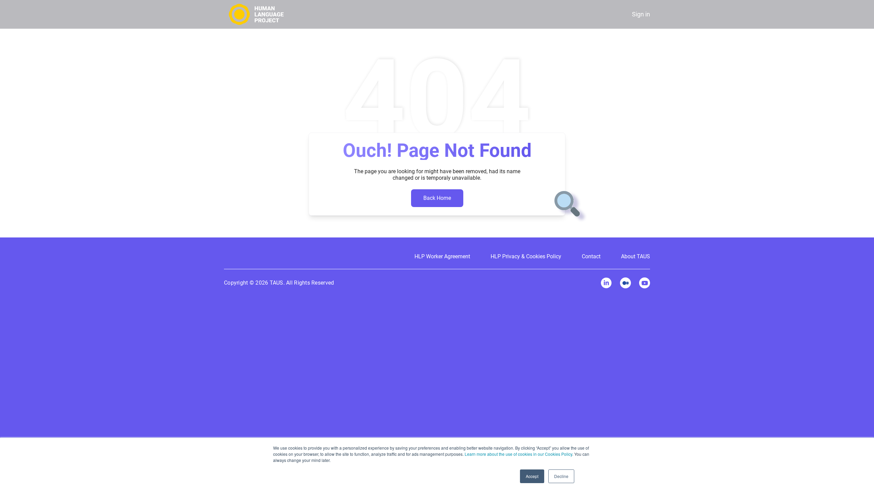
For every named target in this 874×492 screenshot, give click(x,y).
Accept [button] (532, 476)
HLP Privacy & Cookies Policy (526, 256)
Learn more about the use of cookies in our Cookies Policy (518, 454)
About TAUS (635, 256)
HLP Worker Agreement (442, 256)
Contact (591, 256)
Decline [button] (561, 476)
